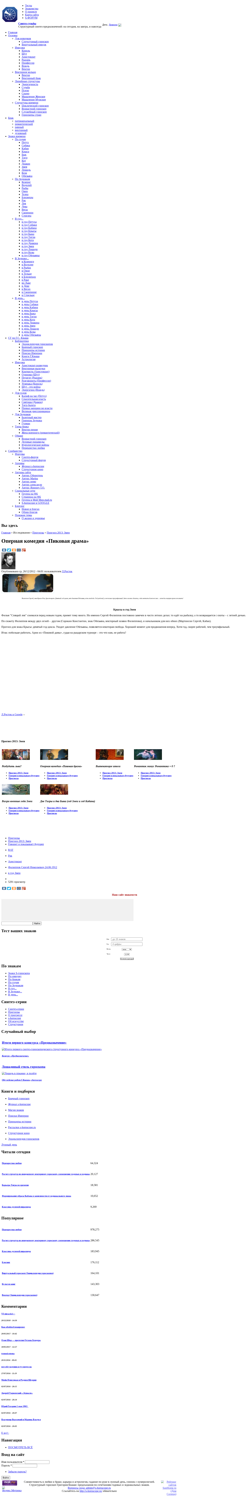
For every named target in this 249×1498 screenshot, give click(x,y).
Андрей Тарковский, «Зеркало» (17, 1393)
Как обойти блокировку (13, 1327)
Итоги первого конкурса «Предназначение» (34, 1042)
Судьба (26, 87)
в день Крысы (30, 310)
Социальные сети (25, 490)
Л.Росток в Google (12, 714)
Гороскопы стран (31, 114)
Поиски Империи (32, 353)
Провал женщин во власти (37, 408)
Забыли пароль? (17, 1471)
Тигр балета (29, 405)
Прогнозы (38, 532)
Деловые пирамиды (33, 441)
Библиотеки (22, 341)
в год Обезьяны (31, 255)
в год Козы (28, 252)
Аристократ (28, 56)
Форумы (20, 454)
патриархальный (24, 121)
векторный (21, 130)
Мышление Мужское (34, 99)
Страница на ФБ (31, 496)
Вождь (25, 66)
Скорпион (27, 212)
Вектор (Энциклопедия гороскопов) (19, 1295)
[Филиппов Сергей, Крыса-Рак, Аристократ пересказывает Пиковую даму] (27, 592)
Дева (24, 206)
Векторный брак (31, 78)
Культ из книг (8, 1284)
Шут (24, 53)
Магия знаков (16, 1110)
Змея (24, 166)
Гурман (26, 423)
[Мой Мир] (19, 550)
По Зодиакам (22, 179)
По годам (20, 139)
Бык (24, 154)
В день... (20, 298)
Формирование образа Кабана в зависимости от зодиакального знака (36, 1196)
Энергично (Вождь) (33, 389)
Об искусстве (16, 1021)
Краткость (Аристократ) (35, 371)
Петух (25, 142)
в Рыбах (26, 267)
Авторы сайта (23, 472)
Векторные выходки (33, 368)
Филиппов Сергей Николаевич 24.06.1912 (32, 867)
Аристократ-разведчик (35, 365)
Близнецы (27, 197)
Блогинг (20, 506)
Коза (24, 172)
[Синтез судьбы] (9, 15)
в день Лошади (30, 328)
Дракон (26, 163)
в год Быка (28, 234)
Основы (12, 35)
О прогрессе (15, 1015)
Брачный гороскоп (32, 347)
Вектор (26, 69)
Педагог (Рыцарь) (32, 377)
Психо (25, 90)
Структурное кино (32, 469)
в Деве (25, 286)
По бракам (14, 979)
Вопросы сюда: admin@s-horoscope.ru (89, 1487)
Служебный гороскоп (34, 111)
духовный (20, 133)
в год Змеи (28, 246)
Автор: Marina (30, 478)
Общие (19, 435)
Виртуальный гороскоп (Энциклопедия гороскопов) (28, 1273)
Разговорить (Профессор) (36, 380)
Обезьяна (27, 176)
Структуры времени (26, 102)
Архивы (19, 463)
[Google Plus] (24, 550)
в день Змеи (28, 325)
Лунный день (9, 1144)
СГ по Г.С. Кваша (18, 337)
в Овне (26, 270)
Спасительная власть (34, 399)
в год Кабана (29, 227)
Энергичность (30, 84)
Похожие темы (23, 515)
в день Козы (29, 331)
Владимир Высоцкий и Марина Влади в (21, 1419)
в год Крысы (29, 231)
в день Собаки (30, 304)
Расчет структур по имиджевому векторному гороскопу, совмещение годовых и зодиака (46, 1174)
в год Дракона (30, 243)
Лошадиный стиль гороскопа (23, 1066)
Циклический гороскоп (35, 105)
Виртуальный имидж (34, 44)
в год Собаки (29, 224)
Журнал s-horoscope (33, 466)
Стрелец (26, 215)
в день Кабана (30, 307)
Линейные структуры (27, 81)
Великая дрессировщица (36, 411)
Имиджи (20, 47)
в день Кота (28, 319)
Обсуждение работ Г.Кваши (16, 1080)
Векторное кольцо (25, 72)
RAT (10, 849)
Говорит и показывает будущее (24, 775)
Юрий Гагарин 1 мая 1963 (14, 1406)
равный (19, 127)
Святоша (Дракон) (32, 402)
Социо (25, 93)
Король (26, 50)
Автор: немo (29, 481)
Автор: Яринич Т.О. (33, 487)
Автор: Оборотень (32, 475)
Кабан (25, 148)
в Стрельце (28, 295)
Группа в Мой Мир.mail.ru (37, 499)
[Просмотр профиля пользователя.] (8, 568)
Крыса (25, 151)
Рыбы (25, 188)
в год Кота (28, 240)
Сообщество (15, 451)
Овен (25, 191)
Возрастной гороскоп (34, 108)
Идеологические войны (35, 444)
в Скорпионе (29, 292)
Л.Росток (67, 571)
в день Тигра (29, 316)
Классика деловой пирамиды (16, 1206)
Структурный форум (34, 460)
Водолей (27, 185)
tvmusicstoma (8, 1353)
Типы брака (22, 426)
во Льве (26, 282)
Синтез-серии (16, 1009)
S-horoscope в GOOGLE (35, 502)
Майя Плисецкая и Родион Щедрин (18, 1380)
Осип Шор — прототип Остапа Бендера (21, 1340)
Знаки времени (17, 136)
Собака (26, 145)
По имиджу (15, 976)
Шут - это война (31, 386)
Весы (25, 209)
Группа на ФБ (30, 493)
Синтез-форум (30, 457)
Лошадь (26, 169)
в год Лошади (30, 249)
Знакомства (31, 8)
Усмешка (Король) (32, 383)
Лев (24, 203)
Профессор (28, 62)
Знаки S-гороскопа (19, 973)
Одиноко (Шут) (31, 374)
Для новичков (23, 38)
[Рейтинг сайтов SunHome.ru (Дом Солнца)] (168, 1494)
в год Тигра (28, 237)
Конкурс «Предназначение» (15, 1056)
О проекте (31, 11)
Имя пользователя (12, 1461)
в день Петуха (30, 301)
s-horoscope (14, 1018)
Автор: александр (32, 484)
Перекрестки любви (33, 447)
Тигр (24, 157)
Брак (11, 117)
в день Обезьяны (31, 334)
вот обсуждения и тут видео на (16, 1366)
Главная (12, 32)
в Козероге (28, 261)
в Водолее (27, 264)
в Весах (26, 289)
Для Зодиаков (23, 414)
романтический (24, 124)
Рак (24, 200)
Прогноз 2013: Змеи (58, 532)
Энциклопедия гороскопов (37, 344)
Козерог (26, 182)
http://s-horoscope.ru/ (91, 1491)
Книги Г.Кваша (30, 356)
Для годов (21, 392)
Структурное (15, 1024)
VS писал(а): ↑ (8, 1313)
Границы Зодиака (32, 420)
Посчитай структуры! (126, 959)
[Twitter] (9, 550)
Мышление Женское (33, 96)
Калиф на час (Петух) (34, 396)
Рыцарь (26, 59)
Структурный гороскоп (35, 41)
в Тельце (27, 273)
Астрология (28, 359)
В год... (19, 218)
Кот (24, 160)
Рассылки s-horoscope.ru (22, 1127)
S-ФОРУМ (31, 17)
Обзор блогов (29, 512)
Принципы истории (33, 350)
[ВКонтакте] (4, 550)
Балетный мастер (32, 417)
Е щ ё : (5, 1432)
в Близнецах (29, 276)
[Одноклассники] (14, 550)
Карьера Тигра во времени (15, 1185)
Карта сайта (32, 14)
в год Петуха (29, 221)
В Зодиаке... (22, 258)
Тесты (28, 5)
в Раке (25, 279)
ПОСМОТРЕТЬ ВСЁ (20, 1447)
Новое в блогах (30, 509)
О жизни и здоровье (33, 518)
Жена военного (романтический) (41, 432)
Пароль (6, 1465)
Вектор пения (30, 429)
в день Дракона (30, 322)
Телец (25, 194)
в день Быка (29, 313)
